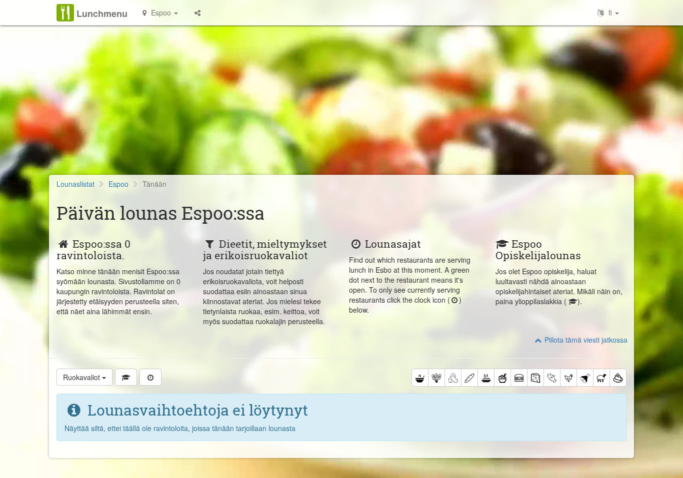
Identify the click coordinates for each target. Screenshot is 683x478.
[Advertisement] (341, 105)
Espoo (118, 184)
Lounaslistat (75, 184)
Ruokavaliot (82, 377)
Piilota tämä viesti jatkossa (585, 340)
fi (610, 12)
